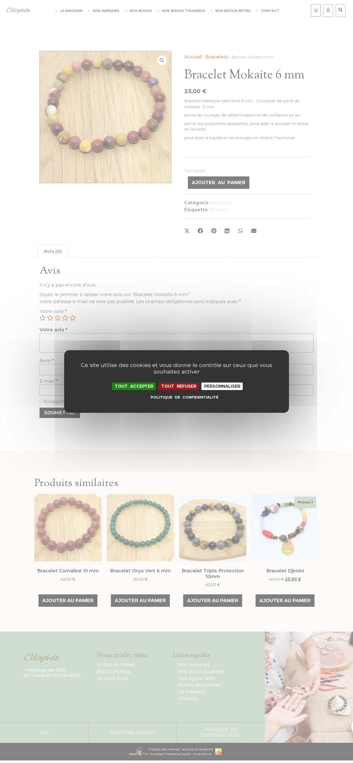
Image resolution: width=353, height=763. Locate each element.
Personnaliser (222, 386)
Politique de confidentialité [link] (178, 397)
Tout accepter (134, 386)
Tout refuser (178, 386)
